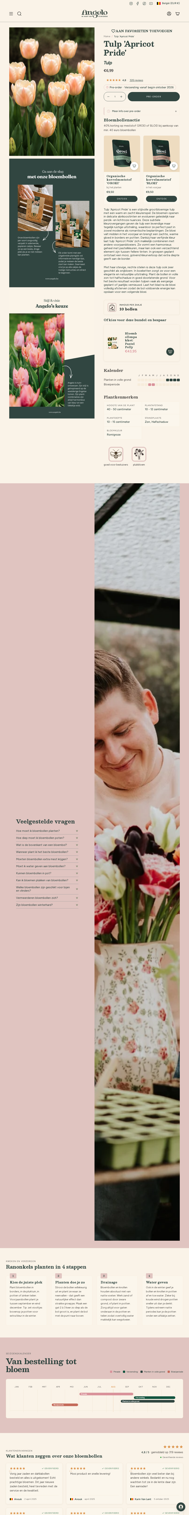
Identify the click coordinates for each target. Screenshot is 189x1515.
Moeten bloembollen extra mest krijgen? (42, 859)
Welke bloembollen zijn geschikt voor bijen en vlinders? (43, 889)
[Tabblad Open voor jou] (180, 1506)
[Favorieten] (162, 13)
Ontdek (122, 198)
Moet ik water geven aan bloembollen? (41, 866)
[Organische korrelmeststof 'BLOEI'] (161, 154)
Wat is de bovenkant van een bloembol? (41, 845)
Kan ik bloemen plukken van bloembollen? (42, 880)
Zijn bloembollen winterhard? (34, 905)
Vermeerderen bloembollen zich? (37, 898)
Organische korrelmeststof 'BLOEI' (158, 179)
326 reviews (136, 80)
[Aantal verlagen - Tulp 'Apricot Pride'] (108, 96)
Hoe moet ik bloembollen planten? (38, 831)
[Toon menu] (11, 13)
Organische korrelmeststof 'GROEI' (118, 179)
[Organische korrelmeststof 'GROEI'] (122, 154)
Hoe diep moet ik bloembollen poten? (40, 838)
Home (107, 36)
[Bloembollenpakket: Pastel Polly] (112, 343)
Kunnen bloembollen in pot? (33, 873)
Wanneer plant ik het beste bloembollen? (42, 852)
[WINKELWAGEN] (177, 13)
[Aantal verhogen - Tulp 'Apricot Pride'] (121, 96)
